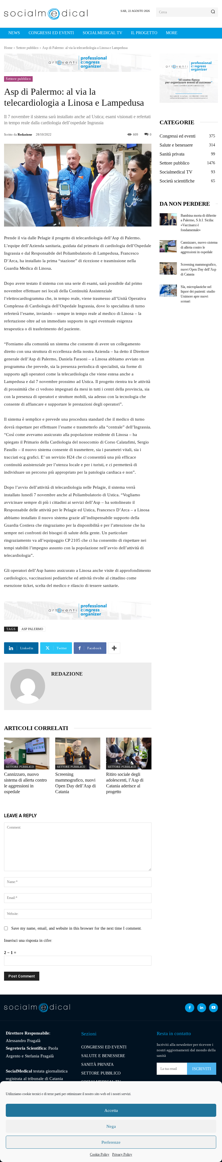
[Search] (213, 12)
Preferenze (111, 1142)
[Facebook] (189, 1007)
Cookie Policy (99, 1154)
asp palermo (32, 629)
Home (8, 48)
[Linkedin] (201, 1007)
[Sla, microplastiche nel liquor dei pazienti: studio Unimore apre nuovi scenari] (168, 290)
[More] (114, 648)
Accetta (111, 1110)
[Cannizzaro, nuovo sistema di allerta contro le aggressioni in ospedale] (26, 753)
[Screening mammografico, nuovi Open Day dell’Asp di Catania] (78, 753)
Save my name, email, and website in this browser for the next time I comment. (76, 928)
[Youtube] (213, 1007)
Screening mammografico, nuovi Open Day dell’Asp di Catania (199, 269)
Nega (111, 1126)
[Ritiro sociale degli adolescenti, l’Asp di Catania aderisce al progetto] (128, 753)
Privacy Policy (122, 1154)
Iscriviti (201, 1069)
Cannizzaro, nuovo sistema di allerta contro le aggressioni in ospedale (199, 247)
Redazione (25, 134)
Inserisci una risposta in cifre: (28, 940)
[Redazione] (27, 686)
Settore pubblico (27, 48)
